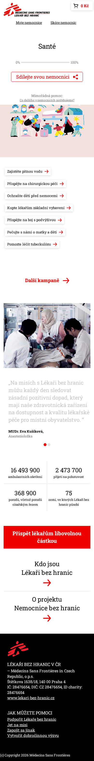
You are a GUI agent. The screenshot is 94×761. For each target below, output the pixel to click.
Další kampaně (42, 280)
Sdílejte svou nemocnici (43, 77)
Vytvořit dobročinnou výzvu (33, 735)
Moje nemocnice (29, 22)
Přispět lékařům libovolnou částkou (47, 537)
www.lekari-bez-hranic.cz (30, 697)
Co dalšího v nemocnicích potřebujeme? (47, 100)
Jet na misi (17, 724)
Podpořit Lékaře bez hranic (31, 719)
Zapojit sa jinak (21, 730)
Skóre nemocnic (63, 22)
